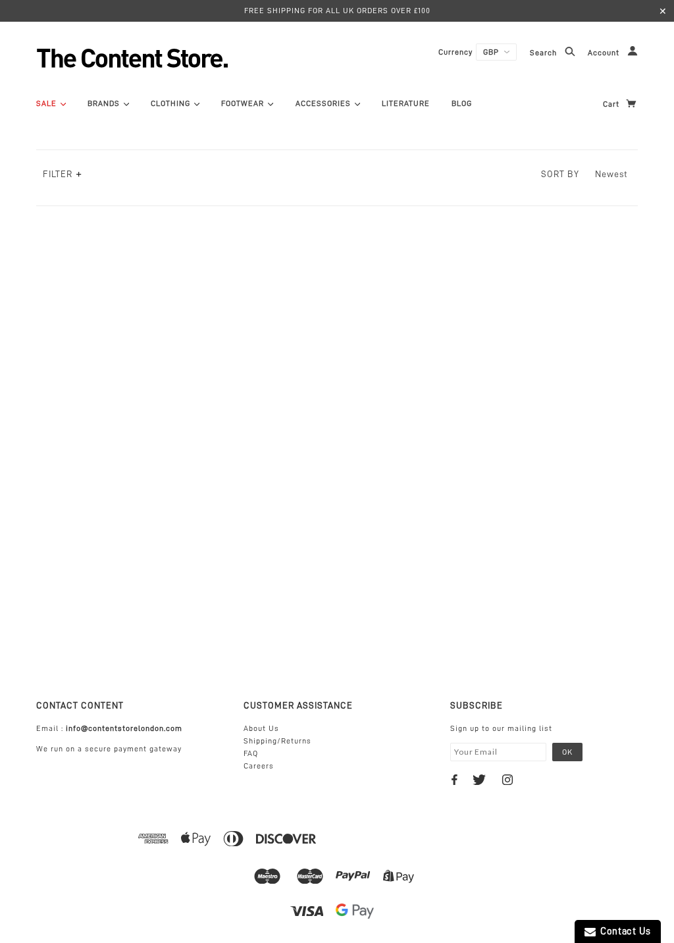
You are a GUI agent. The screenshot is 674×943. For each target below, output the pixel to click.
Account (605, 53)
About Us (261, 728)
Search (544, 53)
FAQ (251, 753)
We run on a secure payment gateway (109, 749)
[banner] (167, 57)
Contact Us (623, 931)
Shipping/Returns (277, 741)
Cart (612, 104)
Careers (259, 766)
